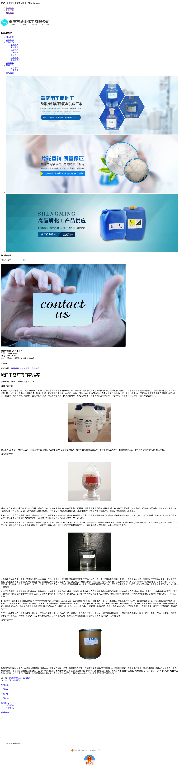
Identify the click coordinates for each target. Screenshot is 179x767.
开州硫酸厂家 (15, 680)
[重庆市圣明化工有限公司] (25, 27)
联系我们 (10, 10)
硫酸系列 (15, 50)
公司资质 (10, 63)
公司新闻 (15, 68)
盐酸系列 (15, 52)
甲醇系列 (15, 47)
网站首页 (10, 37)
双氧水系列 (15, 60)
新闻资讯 (10, 65)
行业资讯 (15, 70)
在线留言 (10, 8)
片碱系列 (15, 58)
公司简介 (10, 40)
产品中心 (10, 42)
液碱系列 (15, 45)
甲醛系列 (15, 55)
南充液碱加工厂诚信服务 (20, 678)
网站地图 (10, 13)
